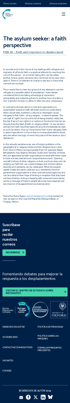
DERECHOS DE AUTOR (13, 327)
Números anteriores (58, 3)
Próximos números (33, 3)
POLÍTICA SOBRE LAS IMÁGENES (48, 337)
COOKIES (7, 371)
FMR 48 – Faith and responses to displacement (33, 52)
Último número (9, 3)
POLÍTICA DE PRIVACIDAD (50, 327)
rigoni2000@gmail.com (37, 196)
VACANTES (7, 360)
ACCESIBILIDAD (10, 337)
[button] (65, 14)
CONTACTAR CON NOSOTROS (17, 347)
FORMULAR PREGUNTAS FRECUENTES (49, 349)
